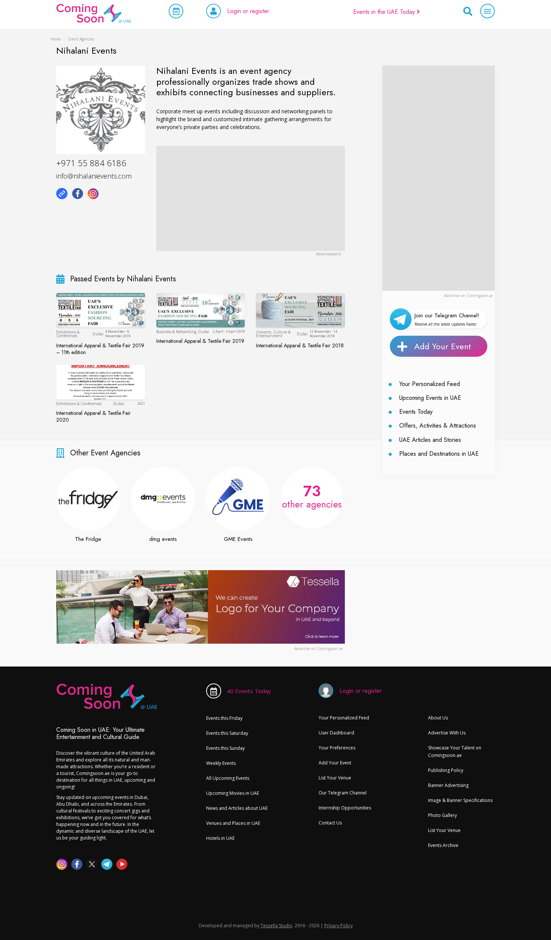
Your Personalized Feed (429, 384)
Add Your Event (442, 346)
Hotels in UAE (220, 838)
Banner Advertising (448, 785)
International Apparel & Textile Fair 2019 (200, 341)
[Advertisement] (250, 198)
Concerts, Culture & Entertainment (273, 334)
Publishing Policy (445, 770)
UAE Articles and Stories (430, 439)
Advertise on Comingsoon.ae (468, 295)
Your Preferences (337, 748)
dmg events (163, 539)
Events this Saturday (227, 733)
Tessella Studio (276, 925)
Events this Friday (224, 718)
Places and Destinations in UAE (439, 453)
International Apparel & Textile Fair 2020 (93, 416)
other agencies (312, 495)
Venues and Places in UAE (233, 823)
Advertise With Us (447, 733)
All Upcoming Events (227, 778)
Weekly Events (221, 763)
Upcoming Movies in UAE (232, 793)
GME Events (238, 539)
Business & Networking (176, 331)
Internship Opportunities (345, 808)
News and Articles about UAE (237, 808)
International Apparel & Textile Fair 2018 (300, 345)
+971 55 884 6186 (91, 162)
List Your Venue (335, 778)
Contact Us (330, 823)
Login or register (248, 11)
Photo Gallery (442, 815)
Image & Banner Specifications (460, 800)
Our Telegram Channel (343, 793)
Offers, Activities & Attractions (437, 425)
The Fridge (88, 539)
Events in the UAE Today (385, 12)
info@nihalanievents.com (94, 175)
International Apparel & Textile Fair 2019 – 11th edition (100, 349)
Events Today (416, 411)
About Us (438, 718)
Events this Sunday (225, 748)
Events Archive (443, 845)
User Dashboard (336, 733)
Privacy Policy (338, 925)
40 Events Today (249, 691)
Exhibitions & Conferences (67, 334)
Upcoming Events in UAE (430, 397)
